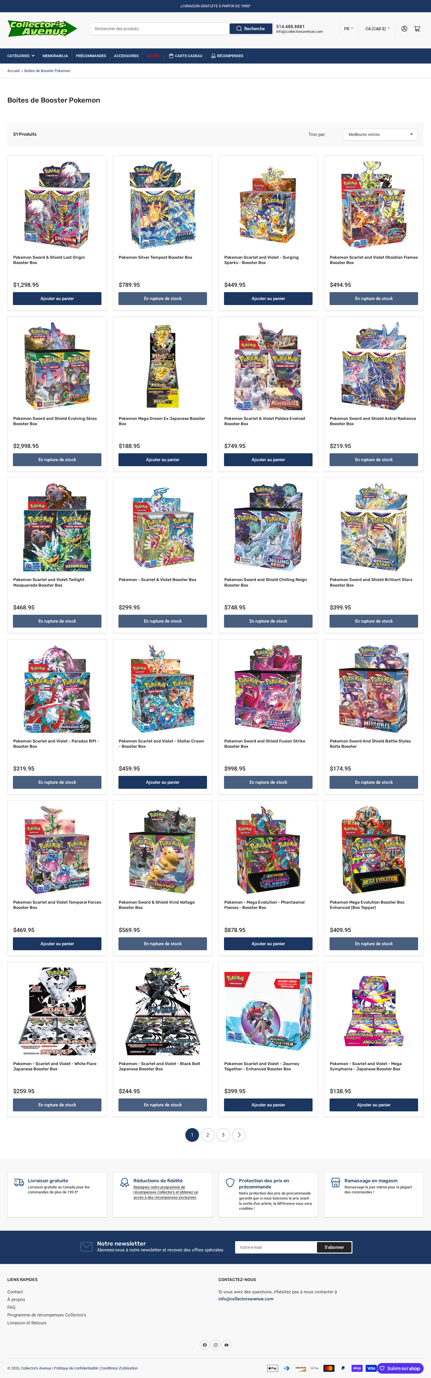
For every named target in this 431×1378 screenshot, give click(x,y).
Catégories (18, 56)
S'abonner (334, 1247)
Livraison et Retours (27, 1323)
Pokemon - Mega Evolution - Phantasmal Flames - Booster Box (264, 905)
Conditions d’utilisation (119, 1368)
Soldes (153, 56)
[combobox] (181, 29)
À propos (16, 1299)
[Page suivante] (239, 1135)
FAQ (11, 1307)
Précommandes (91, 56)
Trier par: (317, 134)
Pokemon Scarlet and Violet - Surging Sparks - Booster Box (261, 260)
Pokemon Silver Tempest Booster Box (155, 257)
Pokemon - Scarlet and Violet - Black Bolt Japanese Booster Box (159, 1066)
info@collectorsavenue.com (299, 31)
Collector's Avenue (36, 1368)
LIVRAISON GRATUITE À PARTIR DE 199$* (216, 6)
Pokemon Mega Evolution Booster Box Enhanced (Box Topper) (367, 905)
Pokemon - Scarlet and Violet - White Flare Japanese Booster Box (54, 1066)
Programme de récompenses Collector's (46, 1315)
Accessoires (126, 56)
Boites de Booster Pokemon (47, 71)
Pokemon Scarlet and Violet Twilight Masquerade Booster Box (48, 582)
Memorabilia (55, 56)
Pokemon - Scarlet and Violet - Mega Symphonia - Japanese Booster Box (366, 1066)
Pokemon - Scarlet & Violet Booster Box (157, 579)
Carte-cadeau (189, 56)
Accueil (13, 71)
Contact (15, 1291)
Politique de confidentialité (76, 1368)
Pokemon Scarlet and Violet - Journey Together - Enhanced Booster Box (261, 1066)
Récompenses (230, 56)
